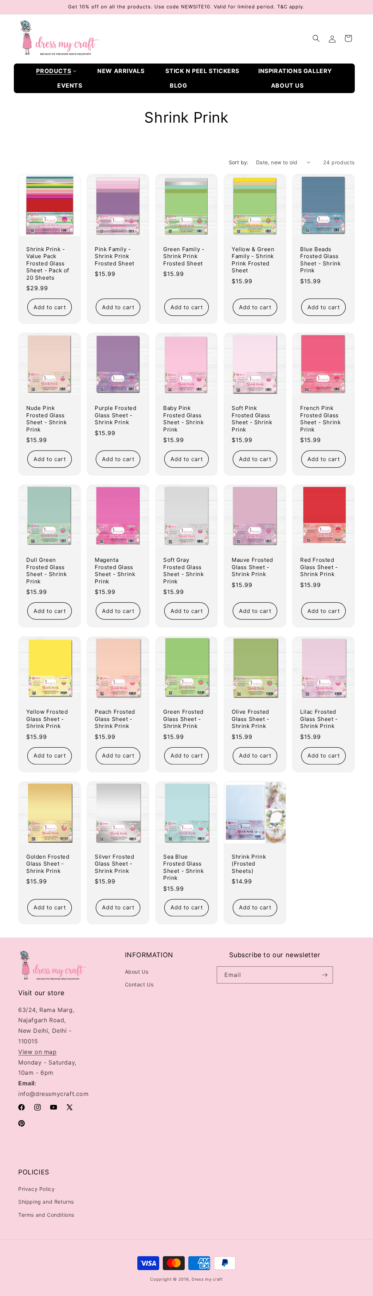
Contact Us (139, 984)
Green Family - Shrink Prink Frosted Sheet (183, 256)
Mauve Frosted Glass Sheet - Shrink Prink (252, 567)
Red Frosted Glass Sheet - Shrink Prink (319, 567)
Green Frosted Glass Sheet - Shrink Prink (183, 718)
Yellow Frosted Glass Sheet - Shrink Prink (47, 718)
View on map (37, 1051)
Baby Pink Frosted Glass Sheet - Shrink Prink (183, 418)
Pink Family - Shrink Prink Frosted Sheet (114, 256)
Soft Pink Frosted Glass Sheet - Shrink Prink (252, 418)
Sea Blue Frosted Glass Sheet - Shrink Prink (183, 867)
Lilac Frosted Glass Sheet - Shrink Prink (319, 718)
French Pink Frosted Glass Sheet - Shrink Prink (320, 418)
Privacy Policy (36, 1189)
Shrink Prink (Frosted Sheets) (249, 863)
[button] (56, 71)
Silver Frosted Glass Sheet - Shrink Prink (114, 863)
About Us (137, 972)
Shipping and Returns (46, 1202)
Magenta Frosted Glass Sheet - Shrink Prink (115, 570)
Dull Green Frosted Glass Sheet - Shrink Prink (46, 570)
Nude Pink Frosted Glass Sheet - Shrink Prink (46, 418)
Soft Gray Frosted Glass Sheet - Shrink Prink (183, 570)
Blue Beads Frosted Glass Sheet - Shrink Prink (320, 260)
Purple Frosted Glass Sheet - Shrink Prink (115, 415)
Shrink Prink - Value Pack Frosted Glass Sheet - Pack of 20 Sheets (47, 263)
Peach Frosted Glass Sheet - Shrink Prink (115, 718)
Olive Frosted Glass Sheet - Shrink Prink (251, 718)
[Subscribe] (325, 974)
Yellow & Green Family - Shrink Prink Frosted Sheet (253, 260)
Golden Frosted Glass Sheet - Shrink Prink (47, 863)
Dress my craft (207, 1279)
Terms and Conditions (46, 1215)
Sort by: (239, 162)
